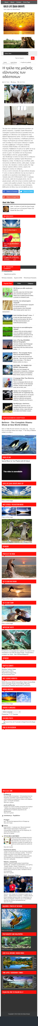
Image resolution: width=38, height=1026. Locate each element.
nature (4, 684)
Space (25, 682)
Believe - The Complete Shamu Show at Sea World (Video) (17, 423)
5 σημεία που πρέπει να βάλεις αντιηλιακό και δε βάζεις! (18, 806)
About (12, 2)
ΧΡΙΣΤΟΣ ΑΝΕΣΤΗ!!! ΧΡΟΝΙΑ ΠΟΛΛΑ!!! (21, 837)
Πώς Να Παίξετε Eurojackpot (11, 796)
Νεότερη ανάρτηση (7, 278)
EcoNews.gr (7, 794)
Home (6, 2)
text (5, 821)
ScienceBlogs (20, 684)
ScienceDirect (19, 682)
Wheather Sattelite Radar (9, 669)
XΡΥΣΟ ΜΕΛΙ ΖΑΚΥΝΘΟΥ (11, 836)
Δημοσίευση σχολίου (10, 274)
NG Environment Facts (8, 674)
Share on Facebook (12, 191)
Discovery (8, 682)
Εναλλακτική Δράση (10, 849)
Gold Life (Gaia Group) (14, 6)
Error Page (26, 2)
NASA (13, 682)
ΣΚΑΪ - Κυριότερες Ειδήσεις (12, 875)
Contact (18, 2)
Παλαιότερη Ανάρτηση (30, 278)
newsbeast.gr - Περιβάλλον (12, 815)
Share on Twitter (28, 191)
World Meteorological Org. (9, 673)
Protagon (6, 820)
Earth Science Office (8, 671)
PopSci (14, 684)
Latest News (22, 82)
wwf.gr (6, 825)
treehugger (9, 684)
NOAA (3, 682)
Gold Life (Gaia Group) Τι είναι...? (23, 315)
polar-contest (7, 827)
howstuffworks (6, 685)
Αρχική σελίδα (18, 278)
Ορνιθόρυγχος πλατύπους (21, 403)
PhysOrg (27, 684)
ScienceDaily (31, 682)
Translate (15, 714)
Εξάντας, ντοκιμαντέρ (10, 861)
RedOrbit (12, 685)
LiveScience (26, 685)
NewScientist (19, 685)
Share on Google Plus (13, 197)
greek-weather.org (9, 805)
